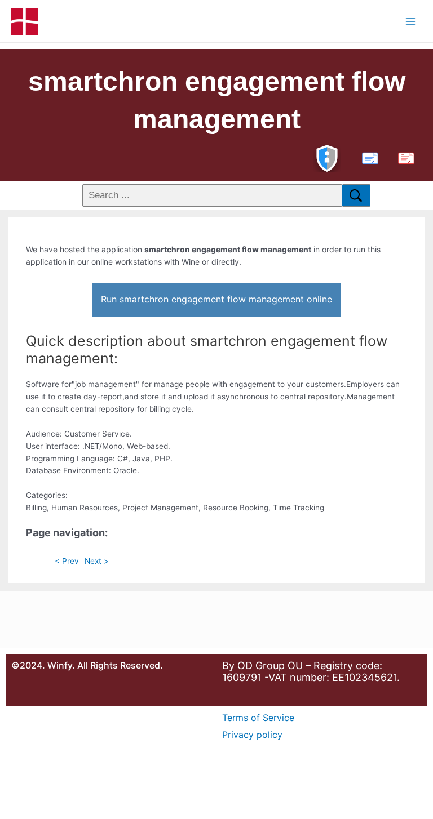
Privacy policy (252, 734)
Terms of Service (258, 717)
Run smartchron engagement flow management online (216, 299)
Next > (97, 561)
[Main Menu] (410, 21)
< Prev (67, 561)
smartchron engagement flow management (216, 100)
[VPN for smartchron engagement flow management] (327, 157)
